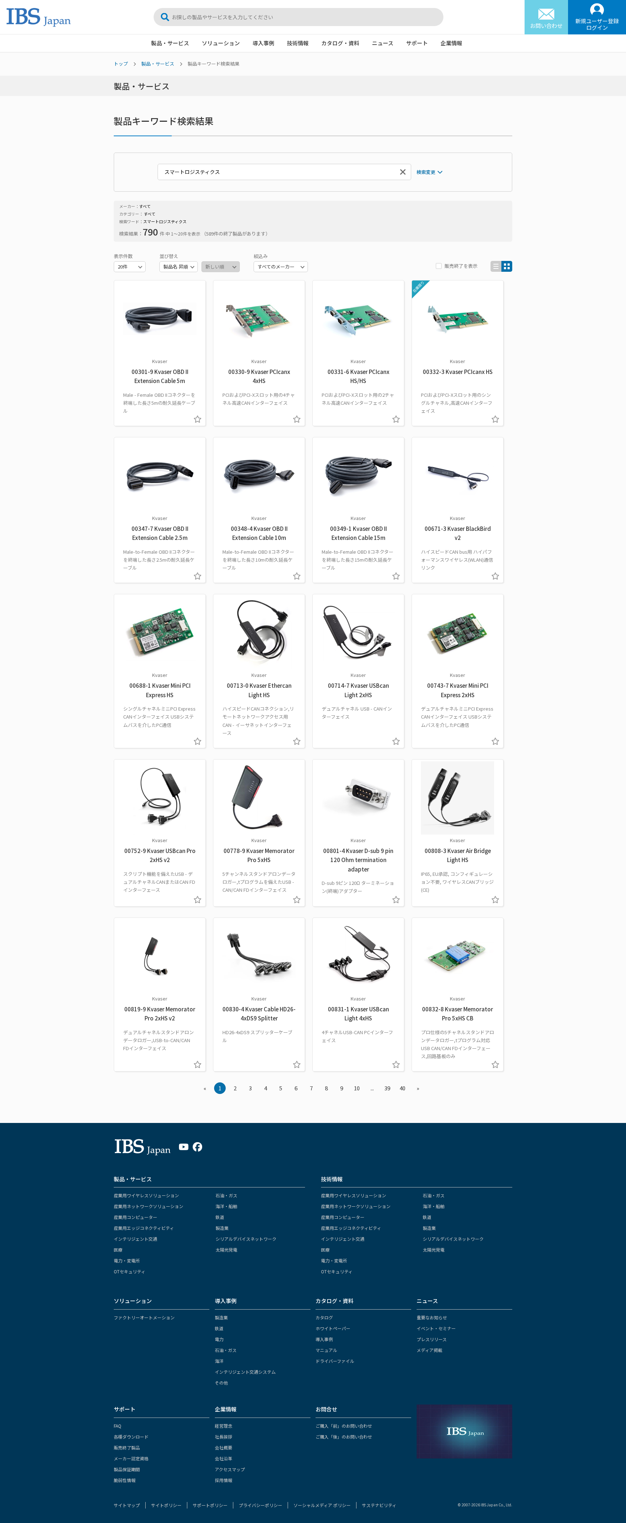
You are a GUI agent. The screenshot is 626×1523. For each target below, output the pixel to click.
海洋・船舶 (226, 1206)
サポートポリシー (210, 1505)
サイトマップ (127, 1505)
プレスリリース (432, 1339)
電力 (219, 1339)
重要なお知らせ (432, 1317)
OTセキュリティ (129, 1271)
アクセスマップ (230, 1469)
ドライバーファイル (335, 1361)
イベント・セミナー (436, 1328)
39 (387, 1088)
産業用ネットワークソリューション (148, 1206)
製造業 (222, 1228)
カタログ (324, 1317)
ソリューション (221, 43)
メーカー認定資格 (131, 1458)
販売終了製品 (127, 1447)
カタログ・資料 (340, 43)
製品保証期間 (127, 1469)
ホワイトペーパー (333, 1328)
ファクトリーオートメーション (144, 1317)
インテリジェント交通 (135, 1239)
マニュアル (326, 1350)
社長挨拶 (223, 1436)
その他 (221, 1383)
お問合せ (326, 1409)
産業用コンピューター (135, 1217)
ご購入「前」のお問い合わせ (344, 1426)
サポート (417, 43)
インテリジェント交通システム (245, 1372)
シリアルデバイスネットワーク (246, 1239)
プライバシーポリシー (260, 1505)
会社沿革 (223, 1458)
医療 (118, 1250)
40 (402, 1088)
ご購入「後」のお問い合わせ (344, 1436)
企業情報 (451, 43)
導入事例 (263, 43)
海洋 (219, 1361)
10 (357, 1088)
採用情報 (223, 1480)
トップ (121, 63)
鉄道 (220, 1217)
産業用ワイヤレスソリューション (146, 1195)
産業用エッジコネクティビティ (144, 1228)
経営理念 (223, 1426)
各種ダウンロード (131, 1436)
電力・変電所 (127, 1260)
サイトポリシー (166, 1505)
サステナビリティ (379, 1505)
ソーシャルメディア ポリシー (322, 1505)
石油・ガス (226, 1195)
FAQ (117, 1426)
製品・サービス (170, 43)
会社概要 (223, 1447)
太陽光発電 (226, 1250)
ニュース (382, 43)
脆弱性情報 (124, 1480)
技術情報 (298, 43)
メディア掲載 (429, 1350)
